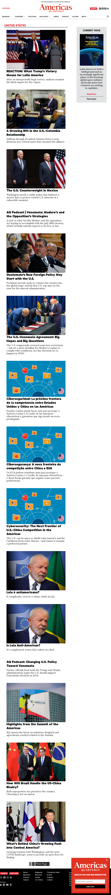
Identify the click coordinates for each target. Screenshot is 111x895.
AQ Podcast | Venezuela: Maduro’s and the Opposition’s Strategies (35, 214)
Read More (91, 94)
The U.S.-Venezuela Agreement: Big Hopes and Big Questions (33, 339)
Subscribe (14, 873)
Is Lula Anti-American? (24, 645)
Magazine (38, 872)
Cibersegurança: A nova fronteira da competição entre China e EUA (34, 466)
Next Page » (42, 863)
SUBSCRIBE (6, 8)
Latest (37, 877)
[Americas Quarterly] (55, 8)
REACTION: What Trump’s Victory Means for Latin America (32, 73)
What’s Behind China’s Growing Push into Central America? (34, 845)
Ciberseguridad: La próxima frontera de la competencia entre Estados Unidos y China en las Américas (34, 402)
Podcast (65, 16)
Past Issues (91, 99)
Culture (75, 16)
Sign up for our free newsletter (90, 874)
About (25, 872)
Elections (32, 16)
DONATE (93, 8)
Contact (26, 877)
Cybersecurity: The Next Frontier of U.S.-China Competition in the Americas (34, 530)
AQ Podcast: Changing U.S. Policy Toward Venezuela (32, 664)
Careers (26, 880)
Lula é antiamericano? (23, 592)
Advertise (26, 875)
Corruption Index (53, 872)
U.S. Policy (39, 880)
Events (56, 16)
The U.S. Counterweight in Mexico (32, 190)
